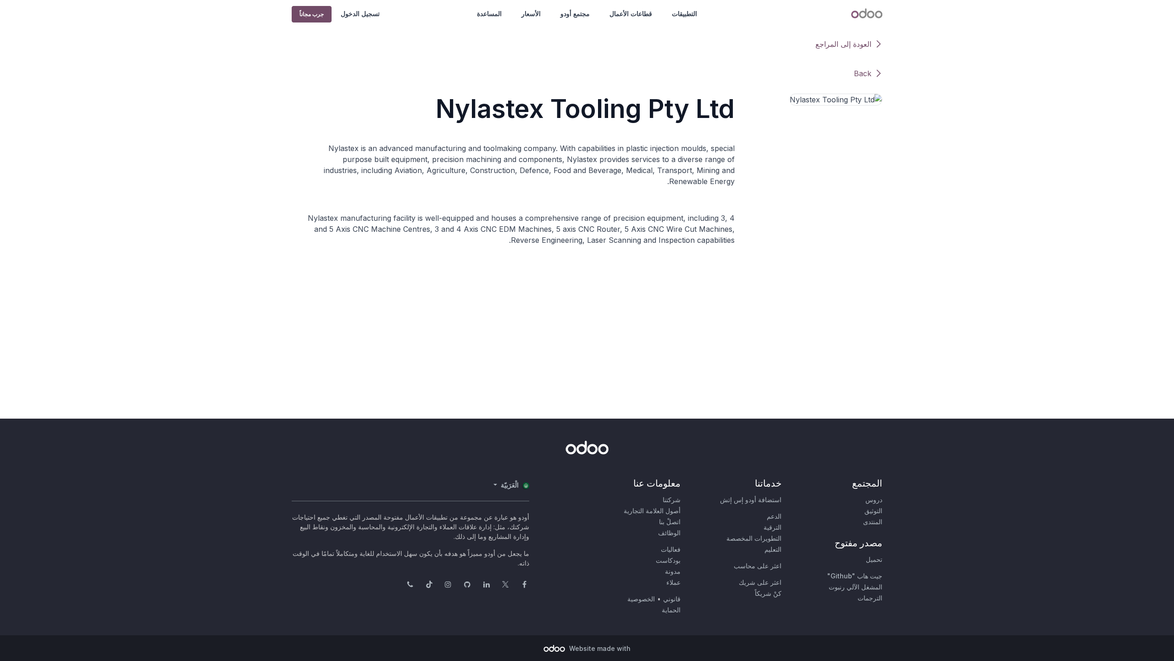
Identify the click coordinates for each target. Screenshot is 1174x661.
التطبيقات (684, 13)
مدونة (673, 571)
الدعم (774, 516)
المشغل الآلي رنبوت (855, 587)
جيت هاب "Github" (854, 576)
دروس (873, 500)
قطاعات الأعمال (630, 13)
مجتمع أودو (575, 13)
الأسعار (531, 13)
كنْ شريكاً (768, 593)
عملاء (673, 582)
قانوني (672, 599)
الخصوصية (641, 599)
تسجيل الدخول (360, 13)
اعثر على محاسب (757, 566)
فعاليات (671, 549)
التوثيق (873, 511)
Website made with (599, 648)
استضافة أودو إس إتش (750, 500)
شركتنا (672, 500)
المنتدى (872, 522)
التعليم (772, 549)
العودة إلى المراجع (843, 44)
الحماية (671, 610)
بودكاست (668, 560)
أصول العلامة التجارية (652, 511)
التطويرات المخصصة (753, 538)
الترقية (772, 527)
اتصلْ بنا (670, 522)
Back (862, 73)
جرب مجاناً (311, 14)
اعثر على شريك (760, 582)
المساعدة (489, 13)
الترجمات (870, 598)
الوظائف (669, 533)
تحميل (874, 559)
